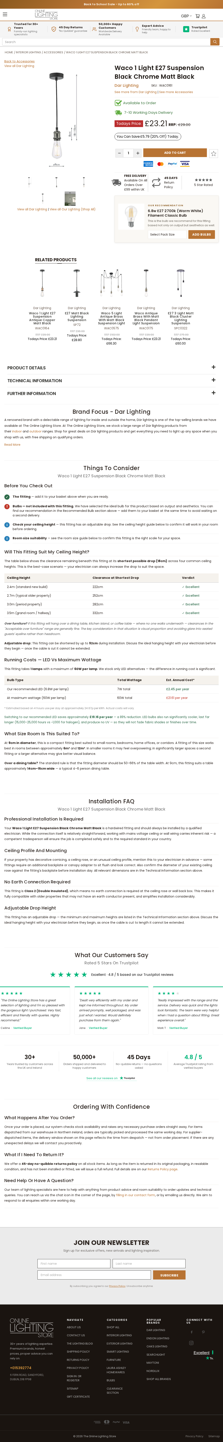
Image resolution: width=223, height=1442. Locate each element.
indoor (17, 431)
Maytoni (153, 1363)
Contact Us (76, 1335)
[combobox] (107, 42)
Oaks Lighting (157, 1346)
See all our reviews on (110, 1078)
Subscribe (169, 1275)
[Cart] (197, 16)
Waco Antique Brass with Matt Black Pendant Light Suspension (146, 318)
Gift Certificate (78, 1397)
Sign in (72, 1376)
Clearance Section (115, 1391)
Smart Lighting (118, 1352)
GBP (185, 16)
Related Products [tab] (56, 260)
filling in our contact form (135, 1195)
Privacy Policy (117, 1286)
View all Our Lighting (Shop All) (73, 209)
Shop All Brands (159, 1379)
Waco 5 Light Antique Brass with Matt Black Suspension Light (111, 318)
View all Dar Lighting (19, 66)
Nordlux (153, 1371)
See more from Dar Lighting (136, 92)
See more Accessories (176, 92)
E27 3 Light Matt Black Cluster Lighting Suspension (181, 318)
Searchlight (156, 1355)
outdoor (35, 431)
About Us (74, 1327)
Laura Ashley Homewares (116, 1370)
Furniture (114, 1360)
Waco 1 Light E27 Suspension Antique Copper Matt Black (42, 318)
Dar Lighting (127, 85)
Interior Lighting (119, 1335)
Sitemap (72, 1389)
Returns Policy (78, 1360)
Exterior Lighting (119, 1344)
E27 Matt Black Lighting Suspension (77, 316)
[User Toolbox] (203, 16)
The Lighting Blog (80, 1344)
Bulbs (111, 1380)
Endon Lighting (158, 1338)
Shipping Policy (78, 1352)
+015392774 (20, 1367)
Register (73, 1380)
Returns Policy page (162, 1169)
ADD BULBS (201, 234)
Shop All (113, 1327)
